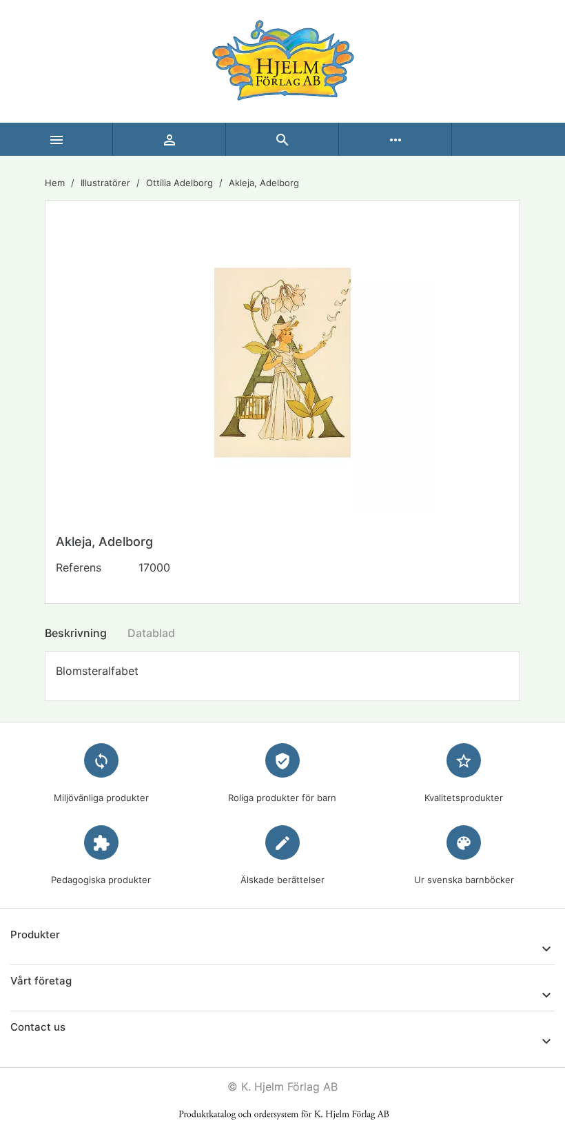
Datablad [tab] (151, 633)
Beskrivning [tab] (76, 633)
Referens (78, 567)
